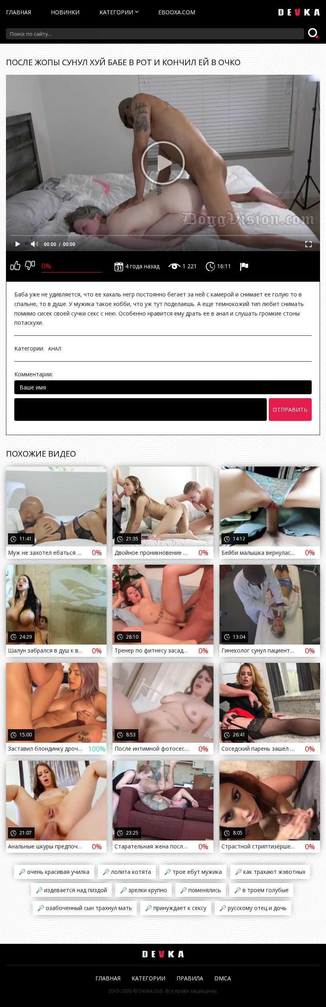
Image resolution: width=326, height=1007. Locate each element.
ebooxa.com (176, 12)
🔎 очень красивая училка (54, 871)
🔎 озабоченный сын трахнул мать (84, 908)
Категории (116, 12)
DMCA (222, 978)
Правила (190, 978)
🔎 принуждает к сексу (175, 908)
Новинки (65, 12)
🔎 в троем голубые (261, 890)
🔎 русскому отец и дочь (253, 908)
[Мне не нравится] (30, 266)
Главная (18, 12)
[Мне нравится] (15, 266)
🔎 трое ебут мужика (193, 871)
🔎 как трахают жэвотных (270, 871)
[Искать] (314, 33)
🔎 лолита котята (127, 871)
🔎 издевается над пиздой (71, 890)
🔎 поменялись (200, 890)
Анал (54, 348)
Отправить (290, 409)
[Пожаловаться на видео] (245, 266)
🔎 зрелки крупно (143, 890)
